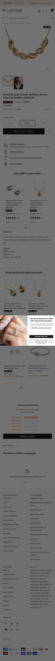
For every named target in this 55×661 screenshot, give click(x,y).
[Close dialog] (53, 316)
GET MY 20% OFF (41, 336)
